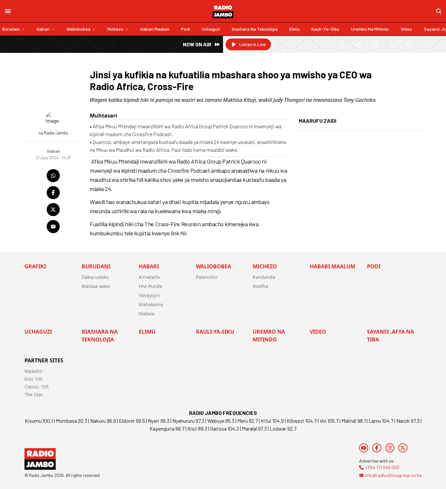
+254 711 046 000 (382, 467)
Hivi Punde (150, 286)
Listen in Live (252, 44)
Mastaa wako (96, 286)
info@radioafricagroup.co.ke (393, 475)
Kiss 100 (33, 379)
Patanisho (206, 277)
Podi (185, 29)
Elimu (294, 29)
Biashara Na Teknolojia (255, 29)
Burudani (11, 29)
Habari (43, 29)
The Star (33, 394)
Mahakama (151, 304)
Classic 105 (36, 387)
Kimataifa (149, 277)
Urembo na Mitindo (370, 29)
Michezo (115, 29)
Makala (146, 313)
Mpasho (33, 371)
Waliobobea (78, 29)
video (406, 29)
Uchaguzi (211, 29)
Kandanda (264, 277)
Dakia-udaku (95, 277)
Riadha (260, 286)
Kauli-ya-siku (325, 29)
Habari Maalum (154, 29)
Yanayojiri (149, 295)
